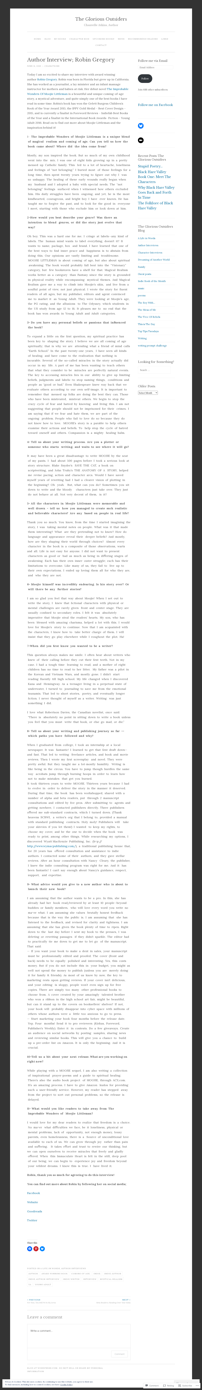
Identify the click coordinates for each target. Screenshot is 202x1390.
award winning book (55, 1273)
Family (141, 266)
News (121, 39)
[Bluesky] (141, 126)
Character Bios (79, 39)
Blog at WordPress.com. (42, 1368)
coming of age (80, 1273)
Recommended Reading (143, 39)
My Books (60, 39)
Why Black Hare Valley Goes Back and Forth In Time (156, 192)
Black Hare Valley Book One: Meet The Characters (154, 177)
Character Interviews (150, 252)
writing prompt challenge (152, 345)
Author (33, 1273)
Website (32, 1202)
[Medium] (141, 140)
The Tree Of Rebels (149, 316)
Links (164, 39)
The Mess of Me (147, 309)
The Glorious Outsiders (101, 19)
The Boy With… (146, 302)
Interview (89, 1279)
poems (142, 295)
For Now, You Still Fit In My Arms (41, 1301)
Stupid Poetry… (150, 166)
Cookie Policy (66, 1384)
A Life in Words (50, 1268)
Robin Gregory (47, 79)
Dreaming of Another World (154, 259)
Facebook (33, 1193)
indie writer (71, 1279)
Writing (142, 338)
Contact (101, 45)
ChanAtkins (52, 66)
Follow (145, 78)
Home (37, 39)
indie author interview (43, 1279)
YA (29, 1284)
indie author (112, 1273)
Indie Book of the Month (152, 281)
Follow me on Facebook (155, 105)
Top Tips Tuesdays (148, 331)
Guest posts (144, 274)
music (141, 288)
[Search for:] (154, 370)
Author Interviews (73, 1268)
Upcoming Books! (103, 39)
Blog (48, 39)
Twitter (32, 1220)
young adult (43, 1284)
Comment (120, 1354)
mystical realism (111, 1279)
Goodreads (34, 1211)
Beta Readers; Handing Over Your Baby (113, 1301)
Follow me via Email (152, 61)
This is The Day (146, 324)
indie (97, 1273)
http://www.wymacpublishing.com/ (51, 846)
